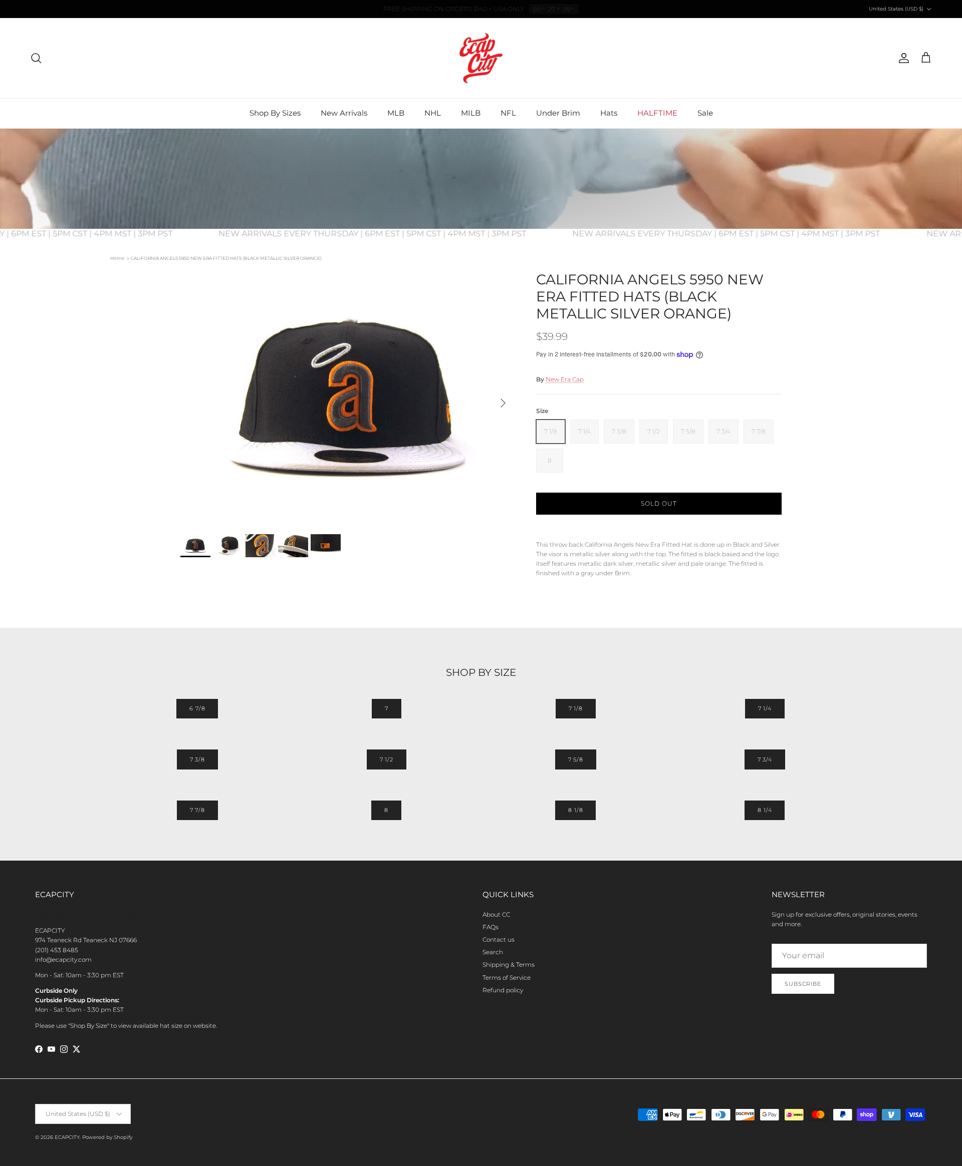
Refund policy (503, 990)
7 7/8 (197, 810)
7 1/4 (765, 708)
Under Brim (558, 113)
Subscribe (803, 983)
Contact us (499, 939)
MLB (395, 113)
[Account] (902, 58)
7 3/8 (197, 759)
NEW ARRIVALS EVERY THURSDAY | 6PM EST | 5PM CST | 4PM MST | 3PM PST (387, 233)
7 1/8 (576, 708)
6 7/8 (197, 708)
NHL (432, 113)
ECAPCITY (67, 1137)
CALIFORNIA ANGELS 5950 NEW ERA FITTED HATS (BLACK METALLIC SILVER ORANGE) (226, 258)
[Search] (36, 58)
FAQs (491, 927)
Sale (705, 113)
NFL (508, 113)
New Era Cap (565, 379)
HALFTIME (657, 113)
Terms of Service (507, 977)
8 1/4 (765, 810)
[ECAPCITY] (481, 58)
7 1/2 (386, 759)
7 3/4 (765, 759)
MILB (470, 113)
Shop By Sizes (275, 113)
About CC (496, 914)
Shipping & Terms (509, 964)
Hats (608, 113)
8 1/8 (575, 810)
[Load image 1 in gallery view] (347, 397)
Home (117, 258)
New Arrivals (344, 113)
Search (493, 952)
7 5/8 (575, 759)
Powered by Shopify (107, 1137)
